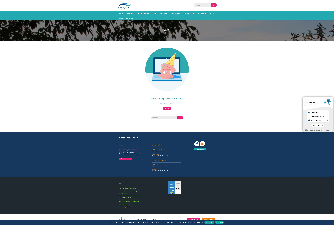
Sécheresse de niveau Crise (127, 188)
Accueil (121, 13)
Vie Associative (175, 13)
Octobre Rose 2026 (125, 197)
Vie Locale (163, 13)
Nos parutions (202, 13)
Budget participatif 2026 (126, 18)
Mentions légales (142, 219)
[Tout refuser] (332, 222)
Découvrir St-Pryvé (143, 13)
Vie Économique (189, 13)
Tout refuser (219, 222)
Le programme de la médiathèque (129, 201)
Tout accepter (209, 222)
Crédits (154, 219)
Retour (167, 108)
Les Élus (155, 13)
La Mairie (130, 13)
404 (168, 30)
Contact (212, 13)
